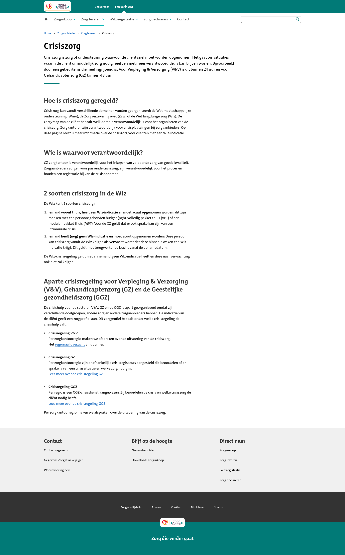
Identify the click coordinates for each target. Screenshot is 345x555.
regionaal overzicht (70, 344)
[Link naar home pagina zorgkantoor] (57, 6)
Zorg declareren (230, 480)
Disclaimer (197, 507)
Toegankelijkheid (131, 507)
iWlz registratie (230, 470)
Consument (102, 6)
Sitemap (219, 507)
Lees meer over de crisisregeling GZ (76, 374)
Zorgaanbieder (124, 6)
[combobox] (271, 19)
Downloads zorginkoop (148, 460)
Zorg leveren (228, 460)
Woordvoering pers (57, 470)
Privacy (156, 507)
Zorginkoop (228, 450)
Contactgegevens (56, 450)
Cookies (176, 507)
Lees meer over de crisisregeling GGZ (77, 403)
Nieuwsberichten (143, 450)
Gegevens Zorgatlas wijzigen (63, 460)
